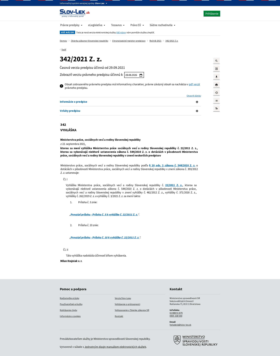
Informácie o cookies (70, 316)
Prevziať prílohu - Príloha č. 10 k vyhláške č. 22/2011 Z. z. (104, 237)
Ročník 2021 (155, 40)
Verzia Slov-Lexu (123, 298)
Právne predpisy (69, 25)
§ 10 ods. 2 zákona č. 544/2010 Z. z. (172, 165)
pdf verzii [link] (194, 84)
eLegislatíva (95, 25)
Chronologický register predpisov (128, 40)
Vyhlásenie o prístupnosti (127, 304)
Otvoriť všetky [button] (194, 95)
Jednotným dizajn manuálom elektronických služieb (115, 347)
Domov (63, 40)
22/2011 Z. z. (173, 185)
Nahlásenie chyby (68, 310)
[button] (216, 61)
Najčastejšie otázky (69, 298)
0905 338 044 (176, 315)
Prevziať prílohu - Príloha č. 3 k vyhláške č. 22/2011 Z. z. (104, 214)
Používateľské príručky (71, 304)
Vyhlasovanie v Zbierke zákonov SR (132, 310)
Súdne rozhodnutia (161, 25)
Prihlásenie (211, 13)
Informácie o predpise (73, 101)
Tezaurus (116, 25)
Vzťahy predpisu (70, 110)
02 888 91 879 (176, 312)
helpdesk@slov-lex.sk (180, 324)
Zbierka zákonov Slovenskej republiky (89, 40)
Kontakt (119, 316)
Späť (64, 49)
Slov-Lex (99, 3)
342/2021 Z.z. (171, 40)
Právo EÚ (135, 25)
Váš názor (121, 32)
